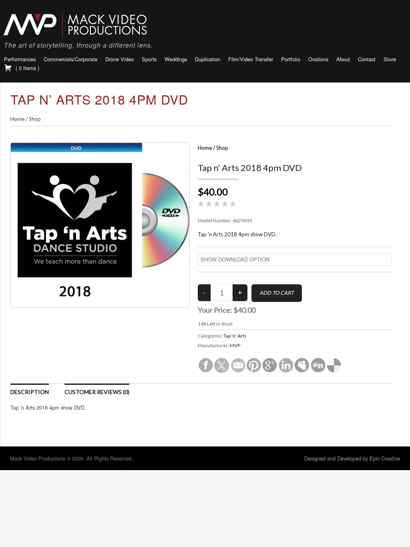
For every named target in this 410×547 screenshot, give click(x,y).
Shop (35, 119)
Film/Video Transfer (250, 59)
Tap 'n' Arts (235, 336)
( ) (26, 68)
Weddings (176, 59)
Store (390, 59)
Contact (367, 59)
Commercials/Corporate (70, 59)
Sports (149, 59)
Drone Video (119, 59)
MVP (235, 345)
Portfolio (290, 59)
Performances (20, 59)
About (343, 59)
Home (17, 119)
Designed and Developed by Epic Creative (352, 458)
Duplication (207, 59)
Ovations (318, 59)
